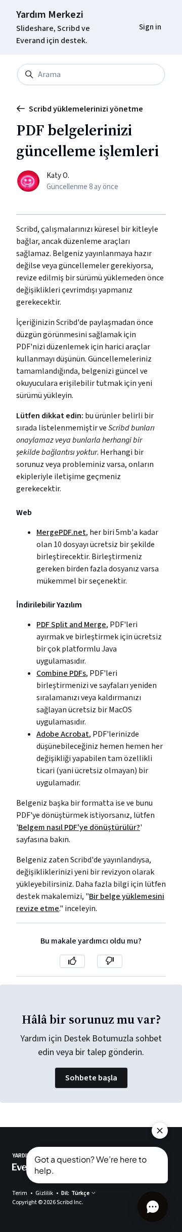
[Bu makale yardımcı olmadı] (109, 961)
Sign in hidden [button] (142, 13)
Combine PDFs (61, 673)
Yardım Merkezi (49, 15)
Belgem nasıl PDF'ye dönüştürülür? (79, 827)
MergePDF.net (61, 532)
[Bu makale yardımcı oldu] (72, 961)
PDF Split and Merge (71, 624)
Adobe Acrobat (62, 734)
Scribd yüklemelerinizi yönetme (86, 109)
